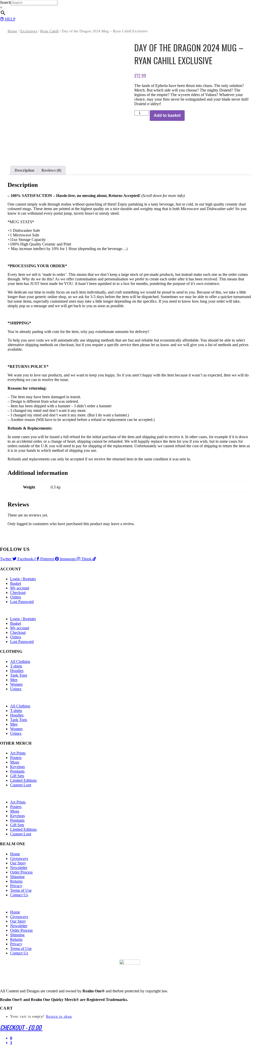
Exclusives (28, 31)
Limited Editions (23, 780)
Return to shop (59, 1016)
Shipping (17, 877)
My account (19, 588)
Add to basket (167, 115)
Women (16, 684)
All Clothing (20, 661)
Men (13, 680)
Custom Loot (20, 785)
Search (5, 2)
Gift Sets (17, 776)
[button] (129, 610)
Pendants (17, 771)
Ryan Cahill (49, 31)
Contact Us (19, 895)
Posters (15, 757)
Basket (15, 583)
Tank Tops (18, 675)
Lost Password (22, 601)
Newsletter (18, 867)
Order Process (21, 872)
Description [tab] (24, 170)
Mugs (14, 762)
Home (12, 31)
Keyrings (17, 767)
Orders (15, 597)
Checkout (18, 592)
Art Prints (18, 753)
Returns (16, 881)
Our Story (18, 863)
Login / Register (23, 579)
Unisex (15, 689)
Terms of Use (21, 890)
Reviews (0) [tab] (51, 170)
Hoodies (17, 670)
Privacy (16, 886)
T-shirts (16, 666)
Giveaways (19, 858)
